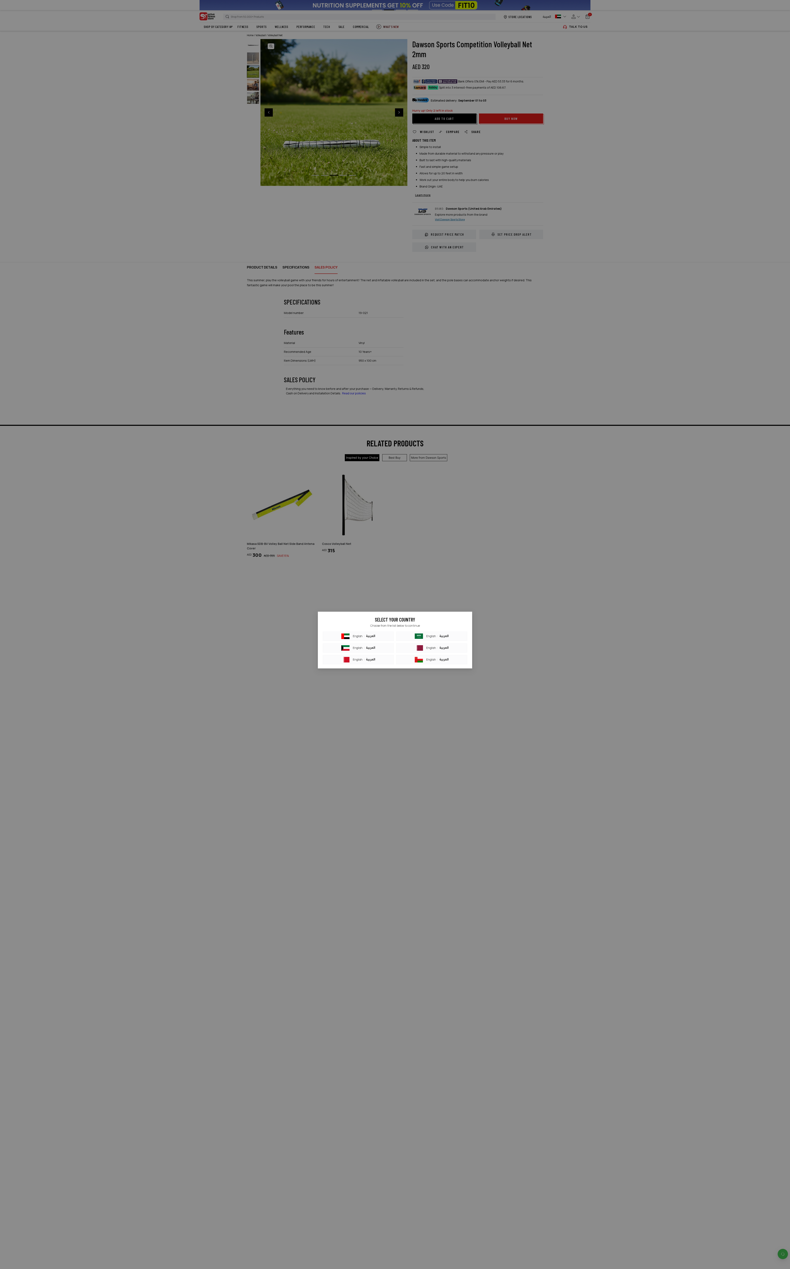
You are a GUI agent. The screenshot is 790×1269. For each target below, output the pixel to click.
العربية (370, 636)
